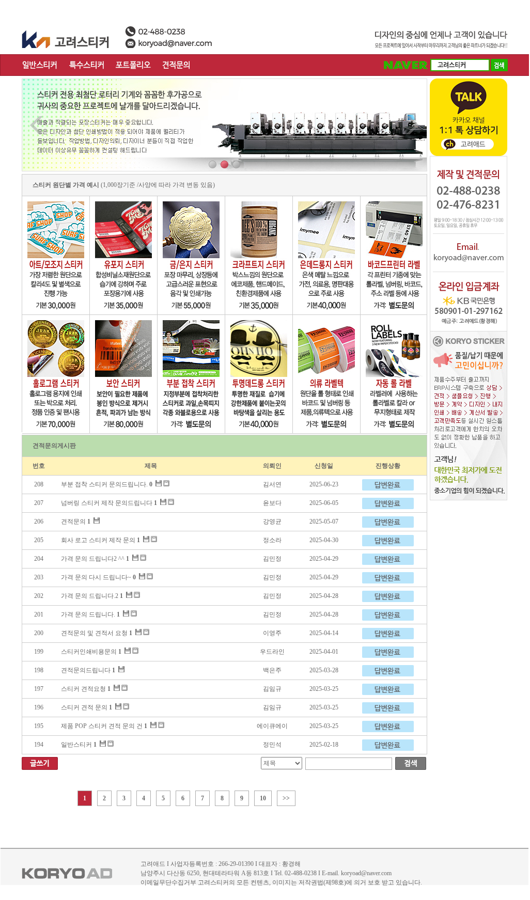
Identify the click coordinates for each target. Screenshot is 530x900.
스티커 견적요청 (83, 688)
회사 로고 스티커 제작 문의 (98, 540)
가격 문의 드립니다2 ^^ (92, 558)
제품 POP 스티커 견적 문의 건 (102, 726)
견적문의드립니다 (86, 670)
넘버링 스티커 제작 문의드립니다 (106, 503)
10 (263, 798)
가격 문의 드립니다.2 (89, 595)
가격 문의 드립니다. (88, 614)
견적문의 (73, 521)
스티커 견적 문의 (84, 707)
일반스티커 (76, 744)
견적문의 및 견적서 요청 (94, 633)
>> (286, 798)
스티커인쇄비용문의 (89, 651)
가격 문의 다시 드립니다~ (96, 577)
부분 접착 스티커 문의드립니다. (104, 484)
